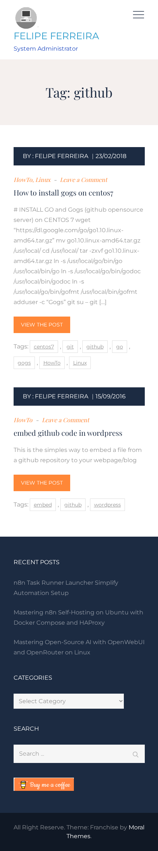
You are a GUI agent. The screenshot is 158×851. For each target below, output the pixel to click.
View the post (42, 324)
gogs (24, 362)
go (119, 346)
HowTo (23, 179)
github (95, 346)
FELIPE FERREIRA (56, 36)
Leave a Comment (82, 179)
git (70, 346)
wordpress (107, 504)
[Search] (135, 754)
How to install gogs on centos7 (63, 192)
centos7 (44, 346)
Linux (42, 179)
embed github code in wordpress (68, 433)
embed (43, 504)
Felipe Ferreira (61, 156)
